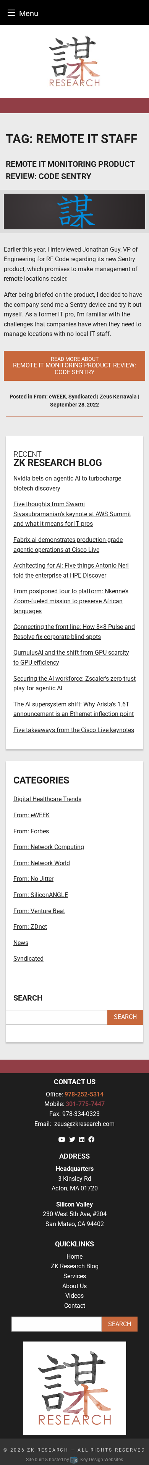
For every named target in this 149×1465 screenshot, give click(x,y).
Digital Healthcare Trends (47, 799)
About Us (74, 1286)
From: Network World (41, 863)
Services (74, 1276)
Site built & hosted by (74, 1459)
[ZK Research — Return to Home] (74, 61)
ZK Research (48, 1450)
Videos (74, 1295)
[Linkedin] (81, 1139)
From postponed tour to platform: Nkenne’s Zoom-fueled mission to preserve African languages (70, 601)
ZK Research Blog (75, 1266)
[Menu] (11, 12)
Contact (74, 1305)
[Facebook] (91, 1139)
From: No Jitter (33, 878)
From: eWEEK (50, 396)
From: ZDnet (30, 926)
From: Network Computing (48, 847)
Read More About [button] (74, 366)
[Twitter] (72, 1139)
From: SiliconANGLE (40, 895)
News (20, 942)
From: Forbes (31, 831)
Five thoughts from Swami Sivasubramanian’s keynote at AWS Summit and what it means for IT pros (72, 513)
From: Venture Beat (39, 911)
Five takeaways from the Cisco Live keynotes (73, 730)
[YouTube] (61, 1139)
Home (74, 1256)
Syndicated (82, 396)
